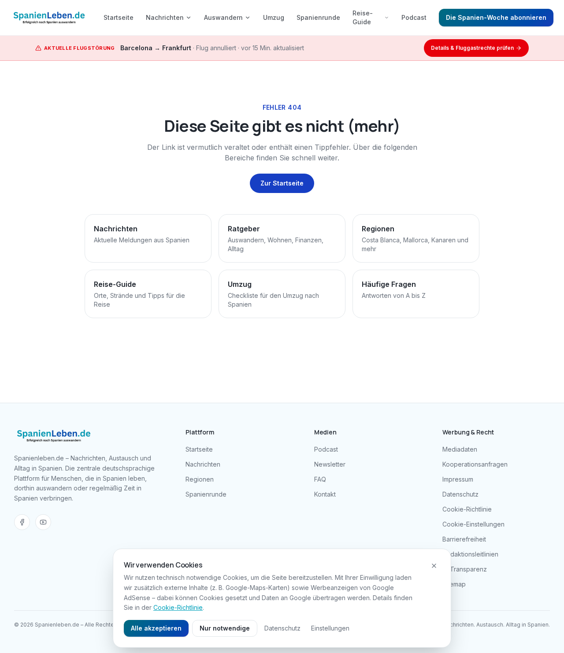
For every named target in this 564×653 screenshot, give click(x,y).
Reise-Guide (362, 17)
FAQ (320, 479)
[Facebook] (22, 522)
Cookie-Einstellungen (473, 524)
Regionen (200, 479)
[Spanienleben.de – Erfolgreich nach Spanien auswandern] (49, 18)
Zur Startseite (282, 183)
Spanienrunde (318, 17)
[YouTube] (43, 522)
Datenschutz (460, 494)
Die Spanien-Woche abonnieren (496, 17)
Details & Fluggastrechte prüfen (472, 48)
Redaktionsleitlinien (470, 554)
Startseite (119, 17)
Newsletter (329, 464)
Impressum (457, 479)
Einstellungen (330, 628)
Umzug (273, 17)
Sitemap (454, 584)
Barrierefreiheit (464, 539)
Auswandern (223, 17)
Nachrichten (165, 17)
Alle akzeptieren (156, 628)
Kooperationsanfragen (475, 464)
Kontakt (325, 494)
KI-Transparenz (464, 569)
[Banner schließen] (434, 566)
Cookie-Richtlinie (467, 509)
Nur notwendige (225, 628)
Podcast (414, 17)
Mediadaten (459, 449)
